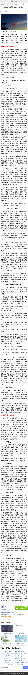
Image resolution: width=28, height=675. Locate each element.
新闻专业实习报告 (19, 656)
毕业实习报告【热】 (6, 658)
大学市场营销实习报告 (20, 653)
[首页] (14, 1)
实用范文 (14, 4)
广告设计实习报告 (19, 660)
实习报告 (22, 4)
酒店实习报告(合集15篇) (21, 662)
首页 (8, 4)
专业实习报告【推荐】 (7, 660)
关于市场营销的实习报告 (7, 662)
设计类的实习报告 (19, 651)
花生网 (12, 673)
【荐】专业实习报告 (20, 658)
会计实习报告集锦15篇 (7, 656)
